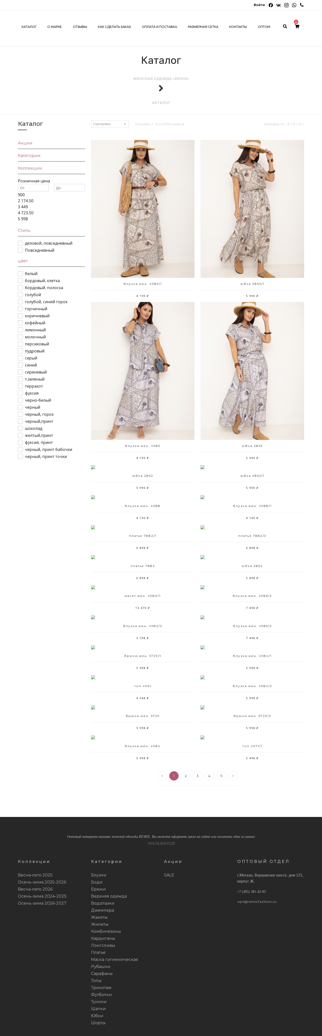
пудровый (35, 351)
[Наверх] (310, 1024)
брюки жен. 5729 (143, 716)
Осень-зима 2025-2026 (42, 882)
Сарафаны (102, 973)
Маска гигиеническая (114, 959)
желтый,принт (39, 435)
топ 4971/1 (252, 746)
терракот (34, 386)
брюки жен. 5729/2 (252, 716)
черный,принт (39, 421)
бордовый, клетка (42, 280)
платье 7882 (143, 566)
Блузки (98, 875)
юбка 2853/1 (252, 284)
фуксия (32, 393)
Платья (98, 952)
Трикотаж (101, 987)
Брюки (98, 889)
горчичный (36, 309)
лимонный (35, 330)
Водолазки (102, 903)
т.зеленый (35, 379)
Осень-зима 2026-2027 (42, 903)
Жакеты (99, 917)
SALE (169, 875)
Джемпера (102, 910)
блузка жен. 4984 (142, 746)
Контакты (238, 27)
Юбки (97, 1015)
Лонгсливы (103, 945)
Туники (99, 1001)
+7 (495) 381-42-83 (251, 892)
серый (31, 358)
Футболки (101, 994)
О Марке (54, 27)
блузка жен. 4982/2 (142, 626)
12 (294, 124)
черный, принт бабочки (48, 449)
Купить (143, 211)
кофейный (35, 323)
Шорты (98, 1022)
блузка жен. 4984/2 (252, 686)
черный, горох (39, 414)
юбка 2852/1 (252, 476)
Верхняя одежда (109, 896)
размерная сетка (203, 27)
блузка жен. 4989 (142, 446)
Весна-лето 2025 (35, 875)
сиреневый (36, 372)
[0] (297, 26)
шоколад (33, 428)
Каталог (29, 27)
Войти (259, 5)
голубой (33, 294)
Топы (96, 980)
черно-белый (38, 400)
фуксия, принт (39, 442)
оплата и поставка (159, 27)
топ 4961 (142, 686)
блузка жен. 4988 (142, 506)
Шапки (98, 1008)
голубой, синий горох (46, 301)
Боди (97, 882)
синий (31, 365)
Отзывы (80, 27)
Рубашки (100, 966)
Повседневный (39, 250)
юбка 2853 (252, 446)
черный (32, 407)
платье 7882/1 (142, 536)
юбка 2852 (142, 476)
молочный (35, 337)
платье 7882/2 (252, 536)
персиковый (37, 344)
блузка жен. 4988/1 (252, 506)
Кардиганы (103, 938)
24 (300, 124)
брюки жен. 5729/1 (142, 656)
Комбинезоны (106, 931)
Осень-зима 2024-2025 (42, 896)
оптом (264, 27)
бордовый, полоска (44, 287)
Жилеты (99, 924)
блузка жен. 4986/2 (252, 596)
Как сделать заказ (114, 27)
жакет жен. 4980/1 (143, 596)
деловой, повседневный (48, 243)
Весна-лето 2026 (35, 889)
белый (31, 273)
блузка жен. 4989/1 (143, 284)
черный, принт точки (46, 456)
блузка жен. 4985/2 (252, 626)
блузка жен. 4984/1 (252, 656)
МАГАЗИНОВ (161, 843)
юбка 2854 (252, 566)
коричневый (37, 316)
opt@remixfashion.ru (256, 902)
